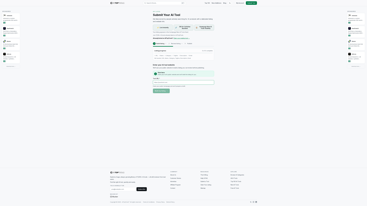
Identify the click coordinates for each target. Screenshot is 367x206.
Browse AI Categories (237, 175)
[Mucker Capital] (114, 197)
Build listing (160, 43)
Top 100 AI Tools (236, 181)
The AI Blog (204, 175)
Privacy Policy (160, 202)
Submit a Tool (205, 181)
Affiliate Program (175, 185)
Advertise (173, 181)
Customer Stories (175, 178)
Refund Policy (170, 202)
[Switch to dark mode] (230, 3)
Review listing (176, 43)
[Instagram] (253, 202)
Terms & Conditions (149, 202)
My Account (240, 3)
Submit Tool (251, 3)
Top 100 (207, 3)
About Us (173, 175)
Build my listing (160, 91)
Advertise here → (10, 66)
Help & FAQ (204, 178)
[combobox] (163, 3)
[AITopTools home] (117, 3)
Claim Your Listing (206, 185)
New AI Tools (235, 185)
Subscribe (141, 189)
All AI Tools (234, 178)
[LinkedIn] (256, 202)
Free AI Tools (235, 188)
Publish (189, 43)
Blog (224, 3)
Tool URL (156, 78)
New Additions (216, 3)
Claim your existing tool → (182, 38)
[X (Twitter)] (251, 202)
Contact (172, 188)
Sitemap (203, 188)
